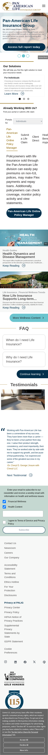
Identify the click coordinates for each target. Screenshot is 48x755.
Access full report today (24, 47)
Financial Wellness (17, 501)
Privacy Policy (11, 612)
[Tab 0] (20, 99)
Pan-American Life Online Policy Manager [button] (12, 138)
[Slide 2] (27, 55)
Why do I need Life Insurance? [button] (19, 359)
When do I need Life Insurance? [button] (20, 342)
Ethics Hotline (11, 582)
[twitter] (34, 662)
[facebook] (25, 662)
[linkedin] (15, 662)
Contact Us (10, 543)
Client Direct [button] (35, 138)
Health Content (15, 507)
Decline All (24, 745)
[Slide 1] (23, 55)
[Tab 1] (24, 99)
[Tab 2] (28, 99)
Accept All (24, 740)
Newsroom (10, 548)
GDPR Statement (13, 641)
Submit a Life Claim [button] (25, 138)
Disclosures (10, 595)
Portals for (8, 121)
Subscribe (24, 530)
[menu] (44, 6)
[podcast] (44, 662)
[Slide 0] (19, 55)
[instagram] (5, 662)
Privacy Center (12, 607)
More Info (24, 750)
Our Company (11, 557)
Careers (8, 552)
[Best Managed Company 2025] (24, 679)
